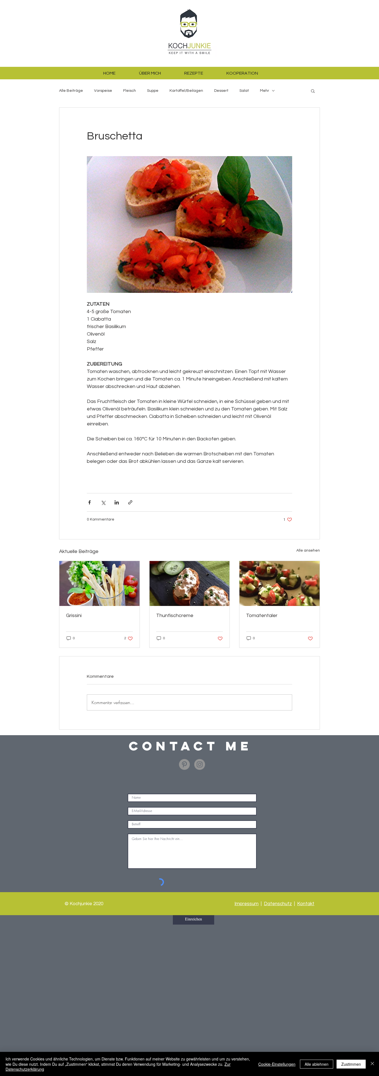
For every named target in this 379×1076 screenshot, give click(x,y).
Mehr (264, 91)
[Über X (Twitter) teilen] (103, 502)
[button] (312, 90)
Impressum (246, 903)
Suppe (152, 91)
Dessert (221, 91)
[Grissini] (99, 583)
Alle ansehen (308, 550)
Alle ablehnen (317, 1064)
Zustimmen (351, 1064)
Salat (244, 91)
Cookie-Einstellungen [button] (276, 1064)
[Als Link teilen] (130, 502)
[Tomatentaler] (279, 583)
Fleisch (129, 91)
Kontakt (305, 903)
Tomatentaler (261, 615)
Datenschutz (278, 903)
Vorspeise (103, 91)
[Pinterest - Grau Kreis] (184, 764)
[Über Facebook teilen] (89, 502)
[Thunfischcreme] (190, 583)
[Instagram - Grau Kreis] (199, 764)
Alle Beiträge (71, 91)
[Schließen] (372, 1064)
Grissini (74, 615)
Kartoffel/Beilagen (186, 91)
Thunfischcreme (174, 615)
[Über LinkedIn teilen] (116, 502)
